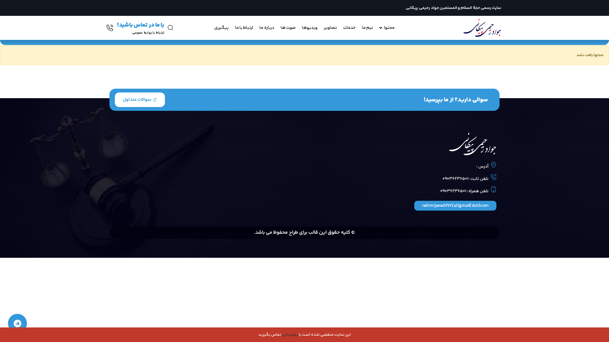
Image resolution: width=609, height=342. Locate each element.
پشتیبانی (290, 335)
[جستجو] (170, 28)
